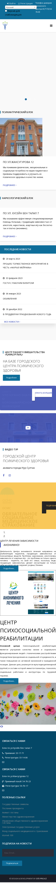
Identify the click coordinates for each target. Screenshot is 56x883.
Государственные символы (15, 804)
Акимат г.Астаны (10, 812)
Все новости (11, 321)
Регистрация (26, 3)
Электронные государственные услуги (20, 827)
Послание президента (13, 808)
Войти (12, 3)
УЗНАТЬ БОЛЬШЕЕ (43, 393)
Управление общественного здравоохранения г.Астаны (25, 821)
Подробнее (9, 185)
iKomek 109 (7, 835)
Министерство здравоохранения (18, 816)
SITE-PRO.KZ (41, 878)
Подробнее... (9, 568)
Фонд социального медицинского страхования (25, 831)
